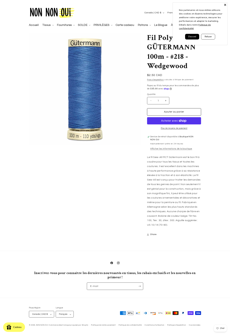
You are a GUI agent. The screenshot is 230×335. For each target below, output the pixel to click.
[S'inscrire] (139, 286)
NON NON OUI (42, 325)
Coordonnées (194, 325)
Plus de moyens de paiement (174, 128)
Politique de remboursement (103, 325)
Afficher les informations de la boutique (171, 149)
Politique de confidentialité (130, 325)
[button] (48, 25)
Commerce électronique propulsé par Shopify (68, 325)
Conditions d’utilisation (154, 325)
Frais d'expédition (155, 80)
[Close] (225, 4)
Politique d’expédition (176, 325)
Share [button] (153, 234)
